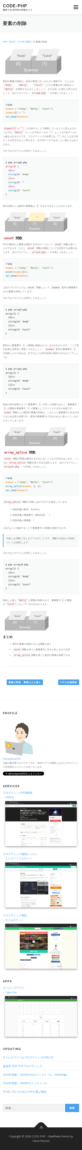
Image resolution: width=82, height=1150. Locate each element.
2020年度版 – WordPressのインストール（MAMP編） (36, 1074)
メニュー (75, 7)
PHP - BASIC (9, 41)
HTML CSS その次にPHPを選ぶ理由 (24, 1091)
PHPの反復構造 (68, 682)
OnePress (54, 1136)
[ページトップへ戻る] (41, 1127)
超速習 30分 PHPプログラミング (22, 1066)
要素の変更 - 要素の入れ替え (25, 682)
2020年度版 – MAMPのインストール (25, 1083)
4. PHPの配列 (24, 41)
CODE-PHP (15, 5)
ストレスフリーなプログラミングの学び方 (28, 1057)
